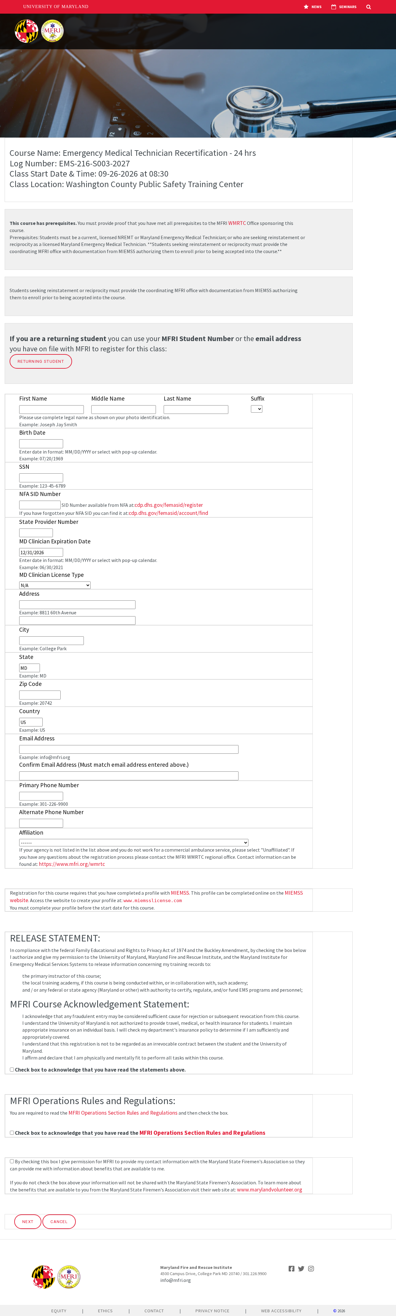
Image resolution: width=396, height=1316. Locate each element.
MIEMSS (180, 892)
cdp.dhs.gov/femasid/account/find (168, 513)
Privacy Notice (213, 1311)
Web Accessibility (281, 1311)
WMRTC (237, 223)
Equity (59, 1311)
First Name (33, 398)
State (26, 656)
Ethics (105, 1311)
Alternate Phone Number (51, 812)
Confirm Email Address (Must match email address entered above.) (104, 764)
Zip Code (30, 683)
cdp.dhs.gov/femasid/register (169, 505)
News (316, 6)
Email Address (36, 738)
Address (29, 593)
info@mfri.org (175, 1280)
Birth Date (32, 432)
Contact (154, 1311)
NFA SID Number (40, 494)
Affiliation (31, 832)
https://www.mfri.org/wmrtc (72, 864)
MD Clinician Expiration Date (55, 541)
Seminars (347, 6)
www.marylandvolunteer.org (269, 1189)
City (24, 629)
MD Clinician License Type (51, 574)
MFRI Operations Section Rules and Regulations (123, 1112)
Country (29, 711)
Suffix (258, 398)
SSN (24, 466)
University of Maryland (55, 6)
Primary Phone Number (49, 785)
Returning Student (41, 361)
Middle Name (108, 398)
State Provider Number (48, 521)
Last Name (177, 398)
